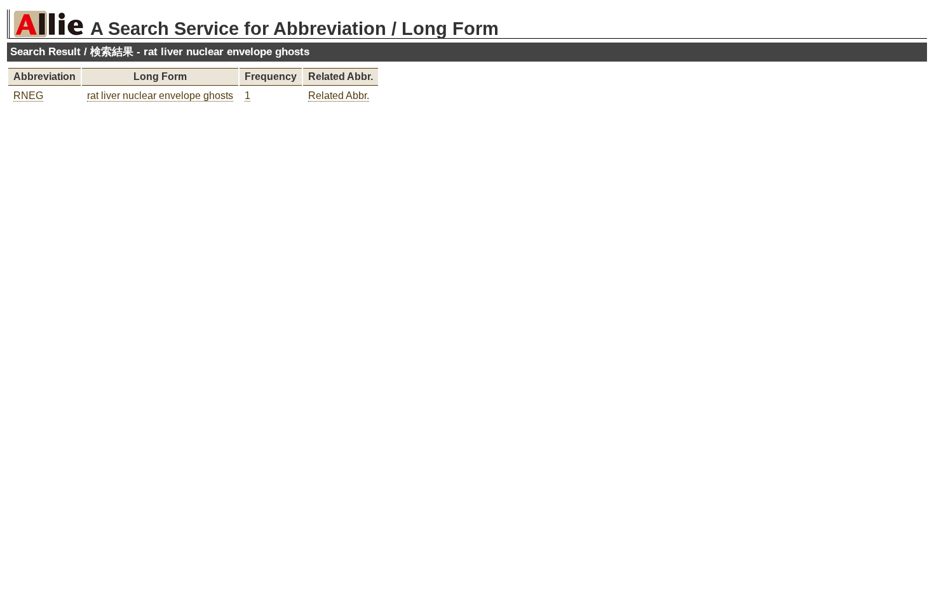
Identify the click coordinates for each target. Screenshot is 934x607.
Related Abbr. (338, 95)
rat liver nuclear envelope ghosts (160, 95)
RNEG (28, 95)
